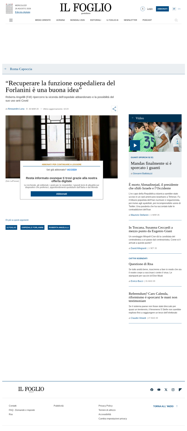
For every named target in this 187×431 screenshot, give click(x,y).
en (179, 9)
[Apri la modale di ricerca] (176, 20)
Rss (11, 414)
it (174, 9)
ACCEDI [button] (72, 169)
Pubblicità (59, 406)
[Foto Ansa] (155, 137)
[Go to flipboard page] (180, 389)
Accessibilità (105, 414)
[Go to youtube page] (159, 389)
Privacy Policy (106, 406)
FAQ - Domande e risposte (22, 410)
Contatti (12, 406)
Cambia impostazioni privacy (113, 419)
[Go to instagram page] (173, 389)
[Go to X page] (166, 389)
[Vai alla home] (85, 8)
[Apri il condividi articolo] (114, 109)
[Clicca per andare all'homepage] (31, 389)
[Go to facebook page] (151, 389)
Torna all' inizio (163, 406)
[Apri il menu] (11, 20)
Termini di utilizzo (107, 410)
